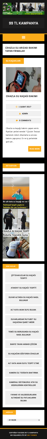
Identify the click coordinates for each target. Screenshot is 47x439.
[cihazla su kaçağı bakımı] (23, 90)
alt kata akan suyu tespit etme (23, 363)
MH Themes (32, 435)
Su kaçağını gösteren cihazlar (23, 353)
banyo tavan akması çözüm (23, 344)
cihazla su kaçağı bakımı (21, 96)
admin (25, 113)
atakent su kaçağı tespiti (23, 287)
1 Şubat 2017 (25, 106)
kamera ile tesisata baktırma (23, 372)
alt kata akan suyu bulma (24, 309)
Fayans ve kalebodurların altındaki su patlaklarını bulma (23, 397)
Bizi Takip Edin (11, 166)
